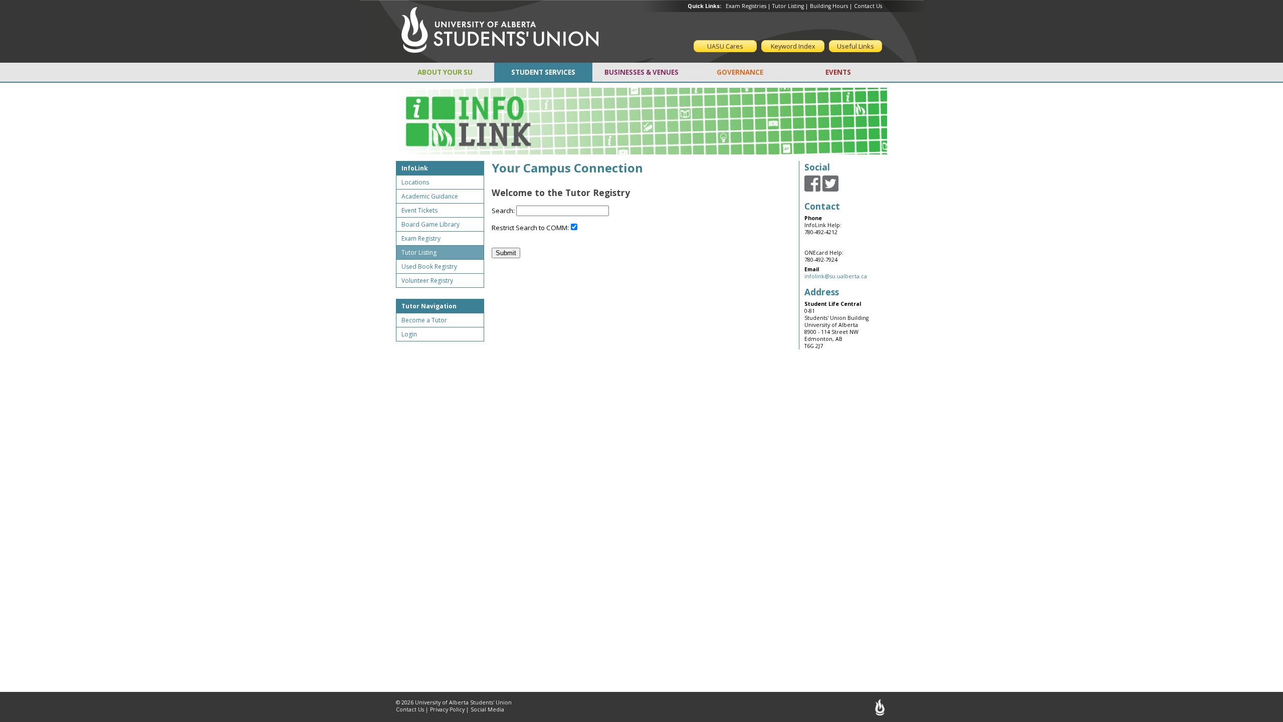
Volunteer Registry (427, 280)
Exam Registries (746, 6)
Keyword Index (793, 46)
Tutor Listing (788, 6)
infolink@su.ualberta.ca (835, 276)
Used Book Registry (429, 266)
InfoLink (414, 168)
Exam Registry (421, 238)
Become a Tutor (424, 320)
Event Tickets (419, 210)
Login (409, 334)
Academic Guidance (429, 196)
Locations (415, 182)
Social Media (487, 709)
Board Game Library (430, 224)
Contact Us (868, 6)
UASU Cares (725, 46)
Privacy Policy (447, 709)
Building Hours (829, 6)
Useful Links (855, 46)
